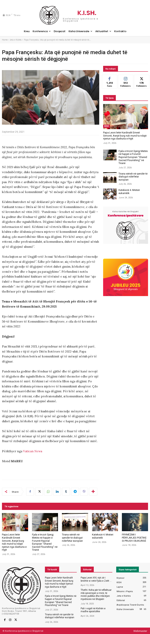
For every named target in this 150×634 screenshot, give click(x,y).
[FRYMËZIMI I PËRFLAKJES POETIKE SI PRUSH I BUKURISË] (135, 522)
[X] (39, 492)
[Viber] (84, 492)
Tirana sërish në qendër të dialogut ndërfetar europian (133, 176)
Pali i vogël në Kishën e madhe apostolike (93, 610)
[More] (93, 492)
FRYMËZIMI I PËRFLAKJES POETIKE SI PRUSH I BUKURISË (134, 537)
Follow (125, 77)
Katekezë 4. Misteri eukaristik (129, 192)
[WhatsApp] (48, 492)
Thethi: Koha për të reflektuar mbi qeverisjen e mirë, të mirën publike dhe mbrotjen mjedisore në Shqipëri (96, 594)
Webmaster (140, 631)
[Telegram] (75, 492)
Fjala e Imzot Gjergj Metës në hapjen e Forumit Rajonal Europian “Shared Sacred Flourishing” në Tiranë (133, 157)
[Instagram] (10, 620)
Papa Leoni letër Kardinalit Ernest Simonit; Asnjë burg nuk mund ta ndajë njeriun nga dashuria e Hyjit (124, 135)
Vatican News (32, 451)
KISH (106, 126)
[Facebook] (30, 492)
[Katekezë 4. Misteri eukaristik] (110, 194)
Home (5, 39)
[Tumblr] (66, 492)
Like (109, 77)
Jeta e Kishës (15, 39)
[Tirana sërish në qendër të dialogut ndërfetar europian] (110, 177)
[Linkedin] (57, 492)
